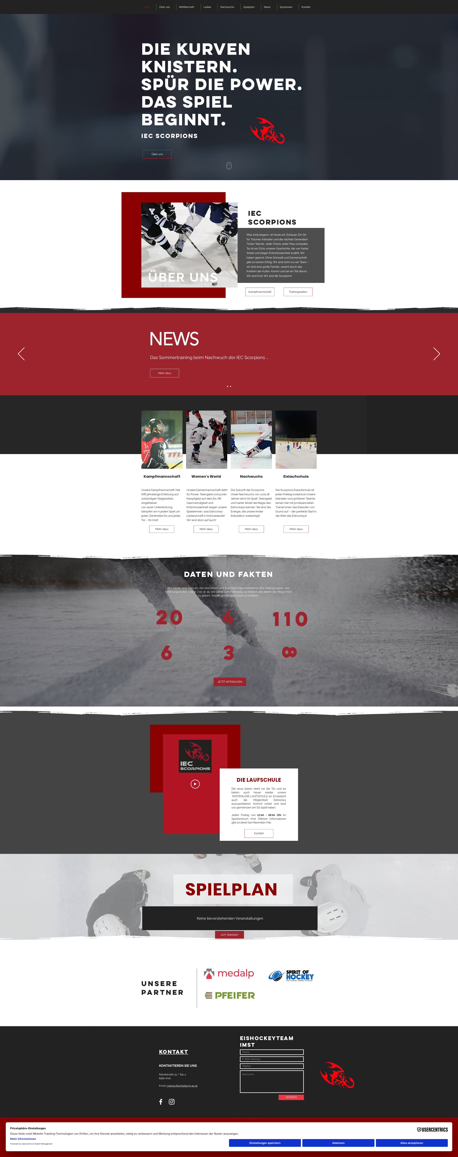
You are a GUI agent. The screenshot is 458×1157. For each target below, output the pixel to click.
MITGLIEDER (289, 619)
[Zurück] (21, 354)
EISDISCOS (229, 654)
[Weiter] (436, 354)
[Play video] (195, 784)
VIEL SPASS (289, 653)
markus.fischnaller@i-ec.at (182, 1085)
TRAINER (166, 654)
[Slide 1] (227, 386)
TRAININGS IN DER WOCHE (229, 619)
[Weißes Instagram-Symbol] (172, 1102)
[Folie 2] (230, 386)
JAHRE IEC (168, 619)
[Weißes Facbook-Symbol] (161, 1102)
